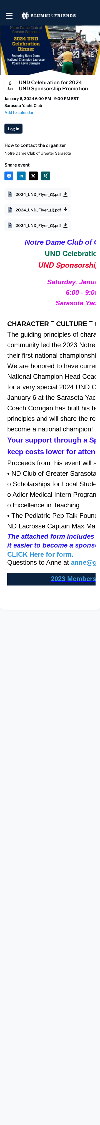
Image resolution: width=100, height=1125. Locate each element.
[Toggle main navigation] (8, 16)
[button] (19, 112)
